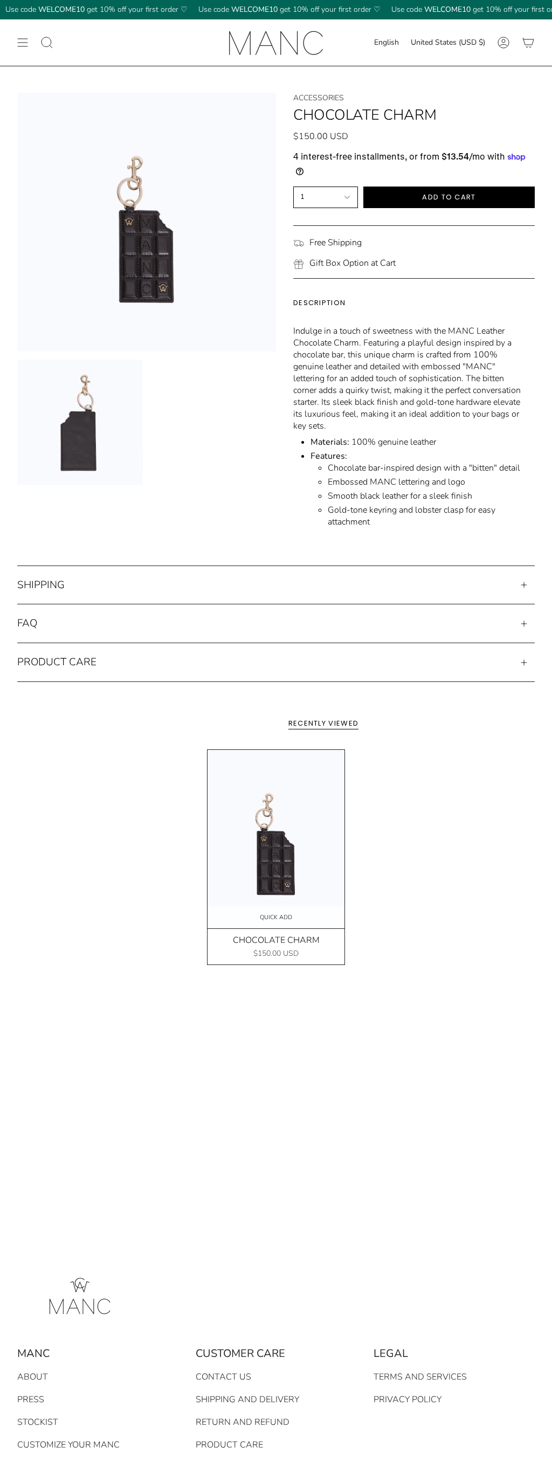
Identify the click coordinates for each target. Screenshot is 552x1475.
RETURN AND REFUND (242, 1422)
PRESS (30, 1399)
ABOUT (32, 1377)
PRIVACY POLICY (407, 1399)
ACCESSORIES (318, 98)
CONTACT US (223, 1377)
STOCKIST (37, 1422)
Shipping (41, 585)
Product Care (56, 662)
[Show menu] (22, 42)
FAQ (27, 623)
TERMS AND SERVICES (420, 1377)
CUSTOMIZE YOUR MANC (68, 1445)
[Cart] (528, 42)
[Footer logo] (78, 1294)
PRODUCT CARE (229, 1445)
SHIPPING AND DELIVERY (247, 1399)
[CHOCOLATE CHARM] (276, 839)
